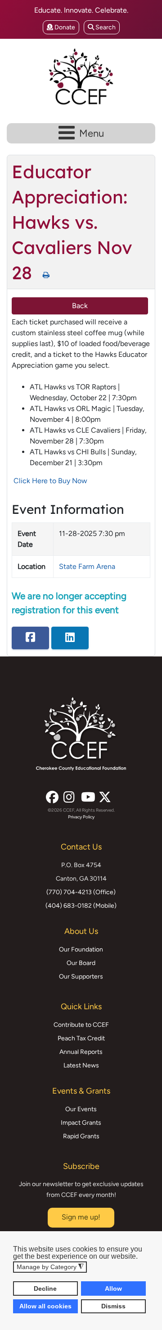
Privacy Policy (81, 817)
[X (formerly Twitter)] (104, 794)
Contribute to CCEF (81, 1025)
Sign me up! (81, 1217)
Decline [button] (45, 1288)
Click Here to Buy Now (50, 480)
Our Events (81, 1109)
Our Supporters (81, 976)
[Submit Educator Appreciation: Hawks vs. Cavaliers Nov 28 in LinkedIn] (70, 638)
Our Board (81, 963)
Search (105, 27)
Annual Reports (81, 1052)
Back (80, 305)
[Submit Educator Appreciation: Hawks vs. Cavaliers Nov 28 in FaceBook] (30, 638)
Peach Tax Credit (81, 1038)
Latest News (81, 1065)
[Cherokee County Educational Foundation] (81, 76)
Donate (64, 27)
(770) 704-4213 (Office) (81, 892)
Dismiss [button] (113, 1306)
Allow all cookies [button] (45, 1306)
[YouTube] (86, 794)
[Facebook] (51, 794)
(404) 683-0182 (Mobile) (81, 906)
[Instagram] (68, 794)
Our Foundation (81, 949)
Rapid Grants (81, 1136)
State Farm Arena (87, 566)
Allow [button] (113, 1288)
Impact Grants (81, 1123)
